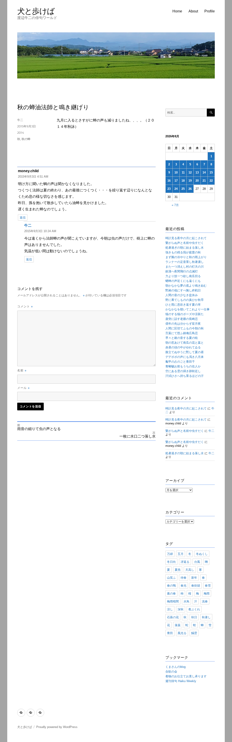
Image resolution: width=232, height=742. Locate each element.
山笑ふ (171, 577)
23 (169, 188)
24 (176, 188)
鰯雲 (194, 633)
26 (190, 188)
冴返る (185, 562)
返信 (23, 217)
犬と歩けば (36, 11)
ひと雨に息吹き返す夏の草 (183, 304)
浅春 (205, 601)
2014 (20, 132)
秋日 (194, 617)
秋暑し (206, 617)
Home (177, 11)
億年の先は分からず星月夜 (183, 323)
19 (190, 180)
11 (183, 172)
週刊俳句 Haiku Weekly (180, 681)
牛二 (20, 120)
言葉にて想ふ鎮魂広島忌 (181, 333)
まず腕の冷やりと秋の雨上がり (186, 257)
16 (169, 180)
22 (211, 180)
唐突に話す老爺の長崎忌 (181, 319)
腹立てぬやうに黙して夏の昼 (184, 352)
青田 (170, 633)
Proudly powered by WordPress (56, 727)
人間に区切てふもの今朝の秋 (184, 328)
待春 (183, 577)
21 (204, 180)
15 (211, 172)
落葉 (178, 625)
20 (197, 180)
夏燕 (178, 569)
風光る (182, 633)
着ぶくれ (194, 609)
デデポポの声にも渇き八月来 (184, 357)
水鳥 (186, 601)
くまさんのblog (175, 666)
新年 (194, 577)
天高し (189, 569)
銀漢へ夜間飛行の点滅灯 (181, 271)
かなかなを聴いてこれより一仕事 (187, 309)
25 (183, 188)
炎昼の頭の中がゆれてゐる (183, 347)
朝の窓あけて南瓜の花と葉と (184, 342)
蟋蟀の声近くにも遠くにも (183, 281)
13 (197, 172)
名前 (22, 370)
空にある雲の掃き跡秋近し (183, 371)
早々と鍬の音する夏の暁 (181, 338)
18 (183, 180)
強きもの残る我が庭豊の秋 (183, 252)
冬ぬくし (202, 554)
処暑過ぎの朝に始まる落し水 (184, 247)
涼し (170, 609)
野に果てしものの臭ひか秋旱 (184, 300)
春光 (183, 585)
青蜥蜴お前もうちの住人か (183, 366)
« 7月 (175, 205)
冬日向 (171, 562)
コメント (25, 306)
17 (176, 180)
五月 (181, 554)
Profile (209, 11)
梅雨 (207, 593)
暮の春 (171, 593)
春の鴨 (171, 585)
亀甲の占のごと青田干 (180, 361)
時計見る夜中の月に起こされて (186, 238)
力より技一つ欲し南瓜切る (183, 276)
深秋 (181, 609)
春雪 (208, 585)
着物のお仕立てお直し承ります (186, 676)
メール (23, 388)
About (193, 11)
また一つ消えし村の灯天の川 (184, 266)
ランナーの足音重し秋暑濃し (184, 262)
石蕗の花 (173, 617)
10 (176, 172)
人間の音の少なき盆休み (181, 295)
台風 (197, 562)
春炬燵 (195, 585)
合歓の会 (171, 671)
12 (190, 172)
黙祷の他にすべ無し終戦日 (183, 290)
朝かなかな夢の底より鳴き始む (186, 285)
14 (204, 172)
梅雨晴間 (173, 601)
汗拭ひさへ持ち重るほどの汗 (184, 376)
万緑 (170, 554)
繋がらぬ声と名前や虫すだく (184, 243)
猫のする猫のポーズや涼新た (184, 314)
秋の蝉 (26, 139)
